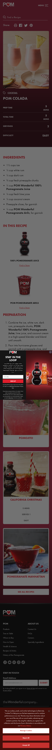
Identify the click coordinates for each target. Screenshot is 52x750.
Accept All (26, 745)
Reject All (26, 738)
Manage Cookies (26, 731)
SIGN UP (13, 381)
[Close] (49, 711)
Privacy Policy (25, 726)
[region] (26, 729)
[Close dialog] (50, 352)
